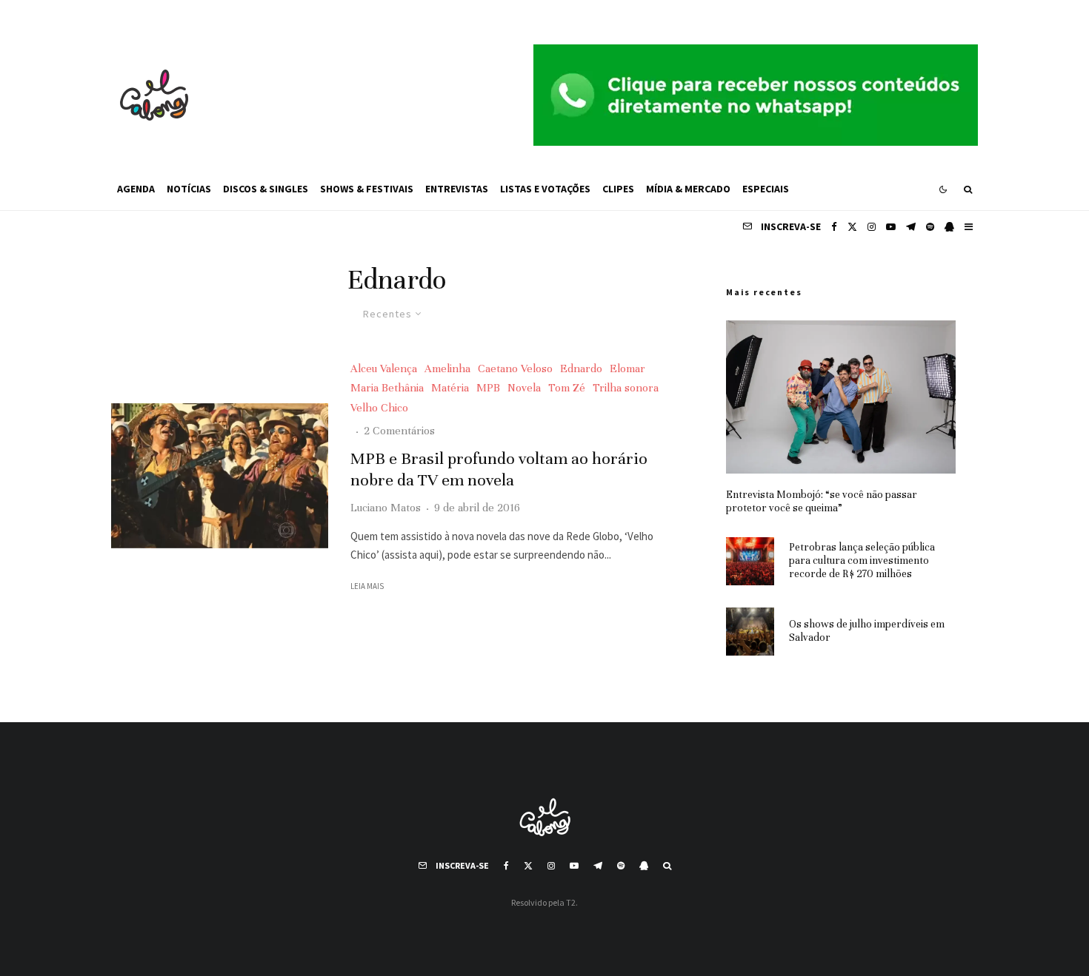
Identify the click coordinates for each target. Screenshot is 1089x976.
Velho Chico (379, 407)
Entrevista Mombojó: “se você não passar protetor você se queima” (821, 501)
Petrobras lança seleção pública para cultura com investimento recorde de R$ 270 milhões (862, 560)
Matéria (450, 387)
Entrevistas (456, 188)
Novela (524, 387)
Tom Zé (566, 387)
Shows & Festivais (366, 188)
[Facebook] (834, 227)
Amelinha (447, 368)
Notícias (189, 188)
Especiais (765, 188)
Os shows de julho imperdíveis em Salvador (867, 631)
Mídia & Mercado (688, 188)
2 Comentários (399, 430)
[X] (852, 227)
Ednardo (581, 368)
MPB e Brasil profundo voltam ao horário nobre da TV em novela (498, 469)
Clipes (618, 188)
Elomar (627, 368)
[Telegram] (911, 227)
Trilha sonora (626, 387)
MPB (488, 387)
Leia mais (367, 586)
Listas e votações (545, 188)
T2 (571, 902)
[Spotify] (930, 227)
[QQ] (949, 227)
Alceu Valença (383, 368)
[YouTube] (891, 227)
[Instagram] (871, 227)
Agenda (136, 188)
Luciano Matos (385, 507)
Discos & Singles (265, 188)
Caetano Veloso (515, 368)
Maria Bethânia (387, 387)
